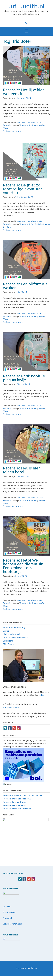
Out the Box (32, 968)
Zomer (6, 631)
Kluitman (33, 125)
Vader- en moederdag (14, 627)
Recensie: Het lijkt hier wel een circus (23, 92)
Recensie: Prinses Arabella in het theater (22, 795)
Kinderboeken (37, 122)
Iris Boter (24, 125)
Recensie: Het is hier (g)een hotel (21, 470)
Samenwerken (9, 912)
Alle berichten (23, 122)
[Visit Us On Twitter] (5, 729)
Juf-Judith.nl (26, 6)
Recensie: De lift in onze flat (17, 799)
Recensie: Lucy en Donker (15, 802)
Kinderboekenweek (11, 634)
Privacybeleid (9, 918)
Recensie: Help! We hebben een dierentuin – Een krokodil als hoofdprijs (25, 566)
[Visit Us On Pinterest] (14, 729)
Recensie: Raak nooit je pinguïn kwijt (24, 378)
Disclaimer (7, 907)
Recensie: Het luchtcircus (15, 805)
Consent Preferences (12, 924)
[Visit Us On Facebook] (9, 729)
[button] (26, 31)
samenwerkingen (11, 707)
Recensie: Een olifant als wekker (25, 286)
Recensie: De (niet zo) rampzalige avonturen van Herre (23, 189)
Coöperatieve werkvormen (15, 637)
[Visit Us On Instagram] (18, 729)
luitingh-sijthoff (36, 224)
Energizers (8, 641)
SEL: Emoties (9, 644)
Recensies (7, 125)
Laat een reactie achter (13, 131)
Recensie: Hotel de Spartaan (17, 808)
